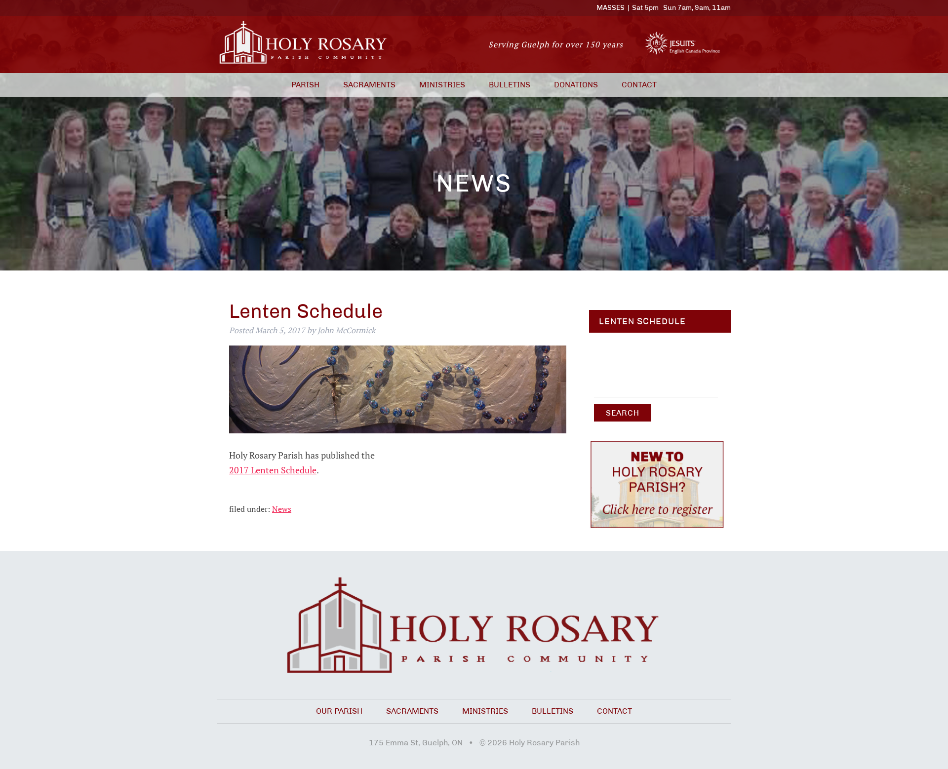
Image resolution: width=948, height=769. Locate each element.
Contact (639, 84)
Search (622, 413)
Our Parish (339, 711)
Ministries (442, 84)
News (281, 509)
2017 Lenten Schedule (272, 470)
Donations (576, 84)
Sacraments (369, 84)
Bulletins (509, 84)
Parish (305, 84)
